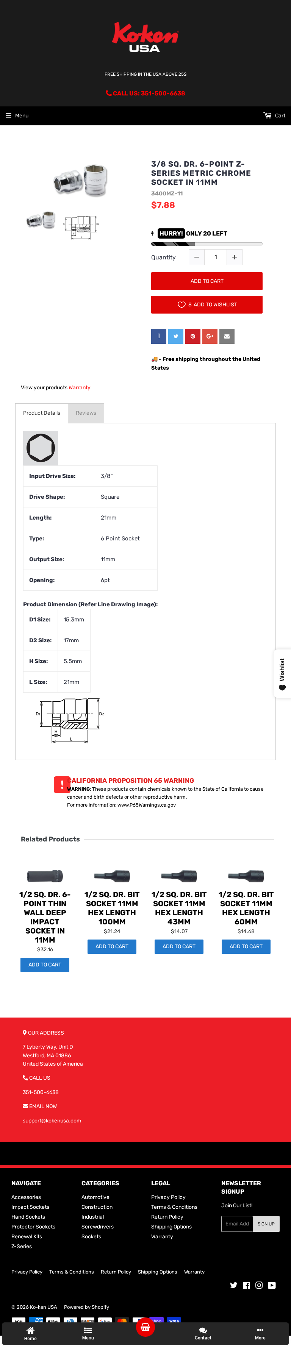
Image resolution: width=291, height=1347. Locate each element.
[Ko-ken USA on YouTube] (272, 1286)
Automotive (95, 1197)
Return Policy (167, 1217)
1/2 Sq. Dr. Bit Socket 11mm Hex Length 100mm (112, 908)
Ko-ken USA (43, 1307)
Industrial (92, 1217)
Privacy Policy (168, 1197)
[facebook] (158, 336)
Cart (279, 115)
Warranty (80, 387)
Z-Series (21, 1246)
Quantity (163, 257)
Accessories (26, 1197)
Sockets (91, 1236)
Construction (97, 1207)
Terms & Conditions (174, 1207)
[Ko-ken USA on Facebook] (246, 1286)
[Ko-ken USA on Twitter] (234, 1286)
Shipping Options (171, 1227)
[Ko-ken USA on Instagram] (259, 1286)
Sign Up (266, 1224)
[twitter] (175, 336)
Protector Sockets (33, 1227)
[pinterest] (192, 336)
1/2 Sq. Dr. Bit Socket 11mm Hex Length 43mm (179, 908)
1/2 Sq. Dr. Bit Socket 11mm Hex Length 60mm (246, 908)
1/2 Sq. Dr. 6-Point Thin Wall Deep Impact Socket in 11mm (45, 917)
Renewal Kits (26, 1236)
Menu (21, 115)
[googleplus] (209, 336)
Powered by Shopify (86, 1307)
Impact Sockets (30, 1207)
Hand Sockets (28, 1217)
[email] (227, 336)
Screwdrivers (97, 1227)
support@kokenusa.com (52, 1121)
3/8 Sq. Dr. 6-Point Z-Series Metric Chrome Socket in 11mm (201, 173)
